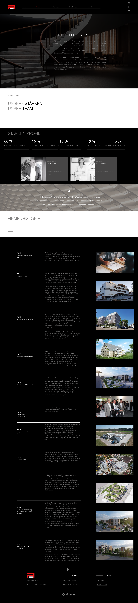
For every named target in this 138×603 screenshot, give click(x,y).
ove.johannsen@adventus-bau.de (55, 171)
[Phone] (60, 581)
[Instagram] (128, 3)
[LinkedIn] (128, 10)
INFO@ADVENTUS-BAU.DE (71, 584)
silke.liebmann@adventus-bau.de (104, 171)
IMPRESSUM (101, 581)
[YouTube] (74, 594)
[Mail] (60, 584)
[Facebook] (128, 6)
